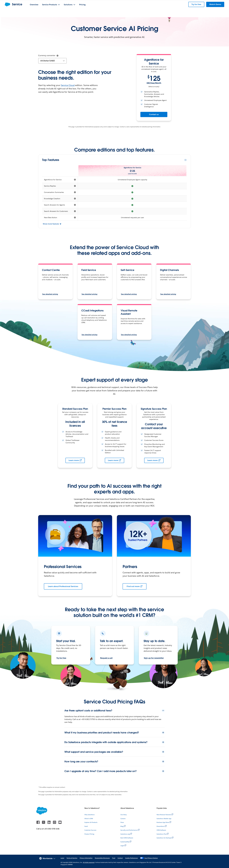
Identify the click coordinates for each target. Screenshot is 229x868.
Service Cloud (68, 85)
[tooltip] (57, 56)
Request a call (106, 658)
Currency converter (46, 55)
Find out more (133, 586)
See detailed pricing (50, 294)
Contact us (154, 114)
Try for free (61, 658)
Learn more (74, 460)
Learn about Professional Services (63, 586)
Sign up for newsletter (154, 658)
